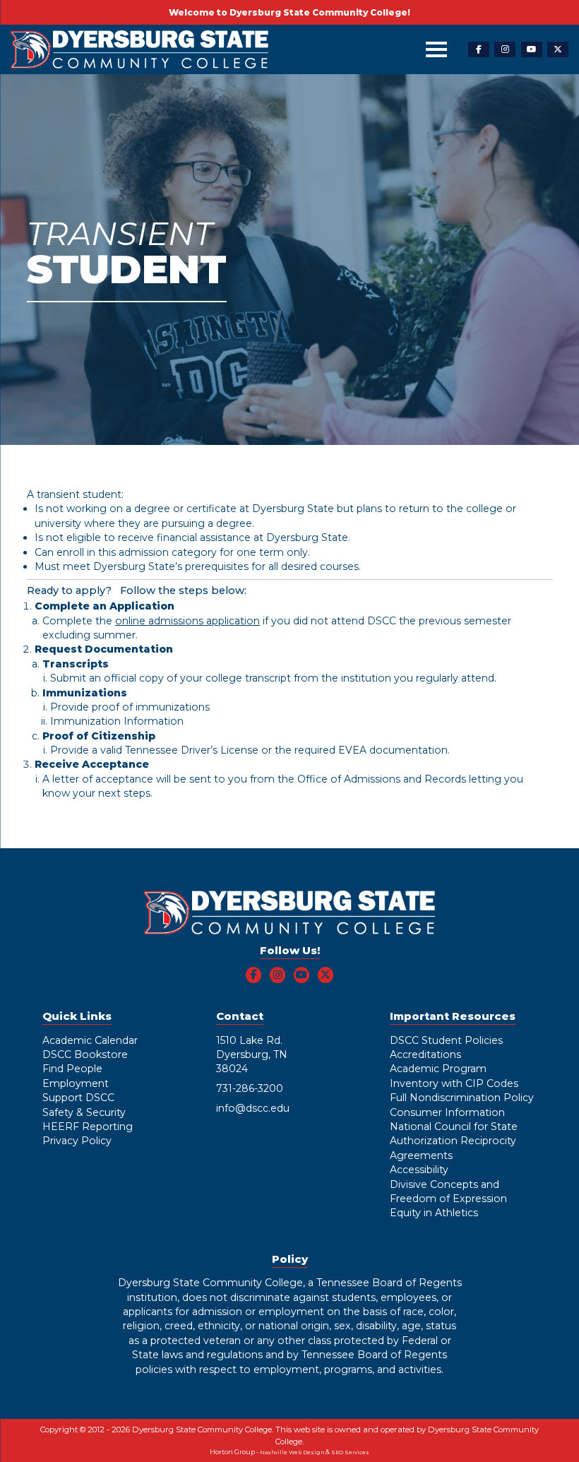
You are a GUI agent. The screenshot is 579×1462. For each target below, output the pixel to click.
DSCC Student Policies (446, 1040)
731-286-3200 (249, 1088)
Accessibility (419, 1169)
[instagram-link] (504, 50)
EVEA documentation (393, 750)
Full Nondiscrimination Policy (462, 1097)
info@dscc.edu (253, 1108)
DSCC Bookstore (85, 1054)
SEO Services (350, 1452)
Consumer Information (447, 1112)
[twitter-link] (557, 50)
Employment (75, 1083)
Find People (72, 1068)
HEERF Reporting (87, 1126)
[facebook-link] (478, 50)
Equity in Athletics (434, 1212)
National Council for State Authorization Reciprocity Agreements (454, 1141)
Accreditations (425, 1054)
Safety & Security (84, 1112)
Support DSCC (78, 1097)
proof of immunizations (151, 707)
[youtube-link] (531, 50)
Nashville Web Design (292, 1452)
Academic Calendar (90, 1040)
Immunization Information (117, 721)
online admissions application (187, 620)
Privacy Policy (77, 1140)
